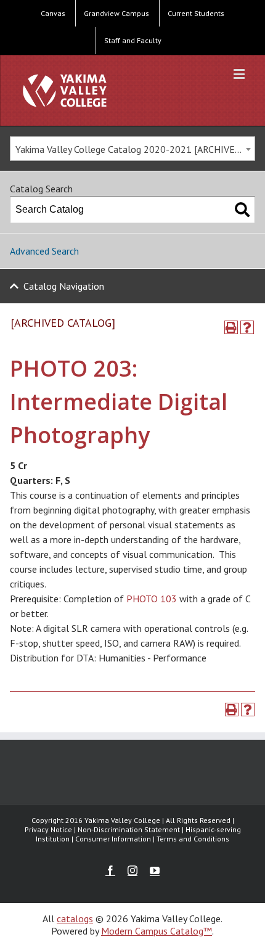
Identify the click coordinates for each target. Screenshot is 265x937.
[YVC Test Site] (64, 90)
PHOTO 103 (151, 598)
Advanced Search (44, 251)
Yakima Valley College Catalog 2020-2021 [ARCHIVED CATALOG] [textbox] (135, 149)
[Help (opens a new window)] (247, 327)
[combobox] (132, 148)
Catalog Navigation (63, 286)
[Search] (242, 209)
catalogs (75, 918)
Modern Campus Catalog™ (156, 931)
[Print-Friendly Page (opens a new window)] (231, 327)
